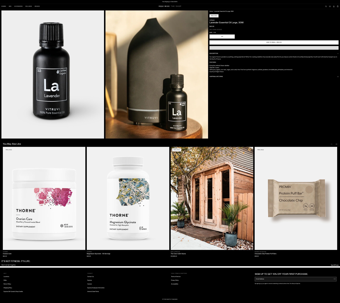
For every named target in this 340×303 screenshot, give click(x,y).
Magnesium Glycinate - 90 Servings (98, 253)
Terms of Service (176, 276)
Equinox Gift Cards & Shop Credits (13, 291)
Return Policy (7, 284)
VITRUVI (212, 20)
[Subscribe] (334, 279)
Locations (6, 276)
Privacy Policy (175, 280)
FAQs (5, 280)
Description (213, 53)
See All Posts (335, 265)
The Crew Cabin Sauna (178, 253)
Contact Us (90, 276)
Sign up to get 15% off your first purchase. (281, 274)
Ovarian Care (7, 253)
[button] (52, 74)
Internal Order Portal (93, 291)
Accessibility (174, 284)
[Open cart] (338, 6)
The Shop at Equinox (171, 299)
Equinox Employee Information (95, 287)
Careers (89, 284)
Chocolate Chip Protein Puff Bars (265, 253)
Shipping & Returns (216, 76)
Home (211, 11)
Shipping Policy (8, 287)
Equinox (89, 280)
